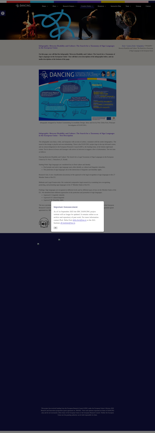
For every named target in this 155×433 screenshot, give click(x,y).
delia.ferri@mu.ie (79, 220)
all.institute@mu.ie (67, 223)
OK (56, 228)
